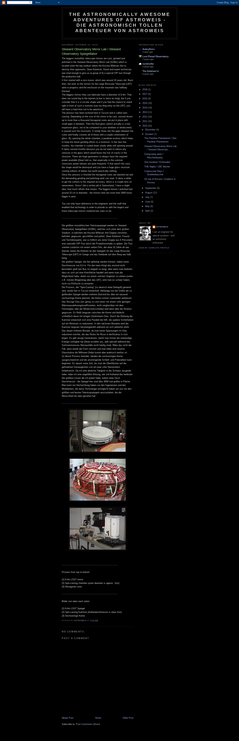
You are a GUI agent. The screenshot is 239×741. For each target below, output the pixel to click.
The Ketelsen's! (150, 71)
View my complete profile (154, 248)
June (148, 201)
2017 (145, 94)
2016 (145, 98)
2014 (145, 107)
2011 (145, 121)
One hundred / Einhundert (157, 162)
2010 (145, 125)
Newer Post (67, 718)
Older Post (128, 718)
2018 (145, 89)
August (149, 192)
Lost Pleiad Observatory (155, 56)
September (151, 188)
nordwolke (148, 63)
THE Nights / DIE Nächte (157, 166)
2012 (145, 116)
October (149, 134)
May (147, 206)
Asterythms (148, 49)
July (147, 197)
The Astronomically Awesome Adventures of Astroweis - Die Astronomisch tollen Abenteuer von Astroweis (119, 22)
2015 (145, 103)
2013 (145, 112)
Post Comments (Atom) (88, 724)
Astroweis (162, 227)
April (147, 210)
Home (98, 718)
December (150, 129)
